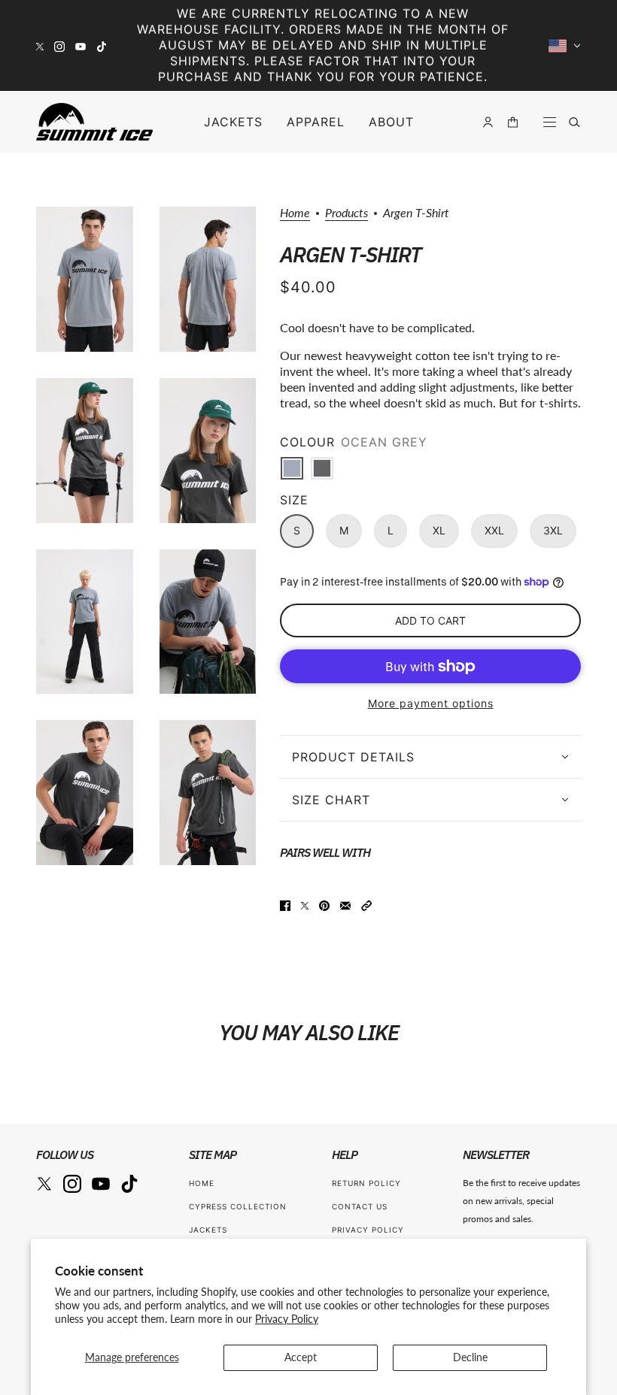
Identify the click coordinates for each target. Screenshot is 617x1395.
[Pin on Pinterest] (324, 904)
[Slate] (322, 468)
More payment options (431, 703)
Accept (300, 1357)
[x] (40, 45)
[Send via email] (345, 904)
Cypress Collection (238, 1206)
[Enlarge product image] (84, 279)
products (346, 213)
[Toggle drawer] (549, 122)
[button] (366, 904)
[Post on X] (305, 904)
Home (295, 213)
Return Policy (366, 1183)
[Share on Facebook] (285, 904)
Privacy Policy (286, 1318)
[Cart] (512, 122)
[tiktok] (101, 45)
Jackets (208, 1229)
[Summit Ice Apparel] (94, 122)
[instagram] (59, 45)
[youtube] (80, 45)
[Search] (574, 122)
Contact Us (360, 1206)
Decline (470, 1357)
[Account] (488, 122)
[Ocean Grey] (292, 468)
